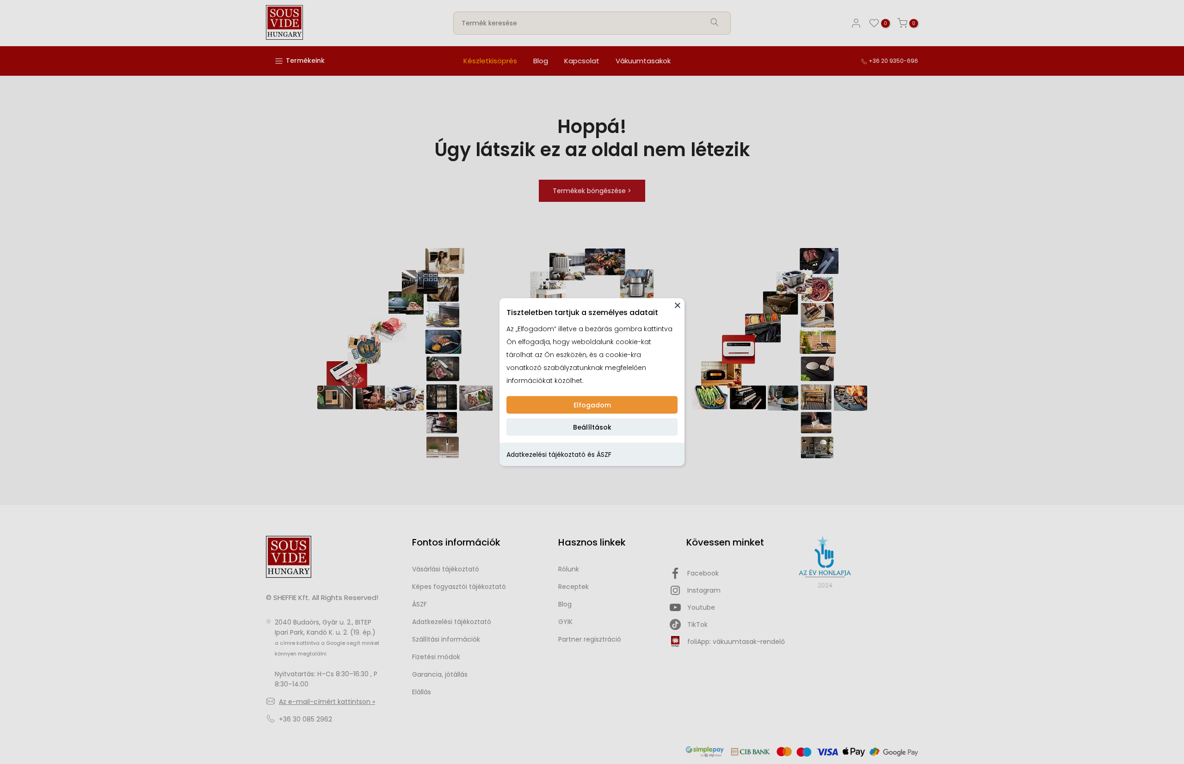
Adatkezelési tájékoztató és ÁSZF (558, 454)
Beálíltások (592, 427)
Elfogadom (592, 405)
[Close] (677, 305)
